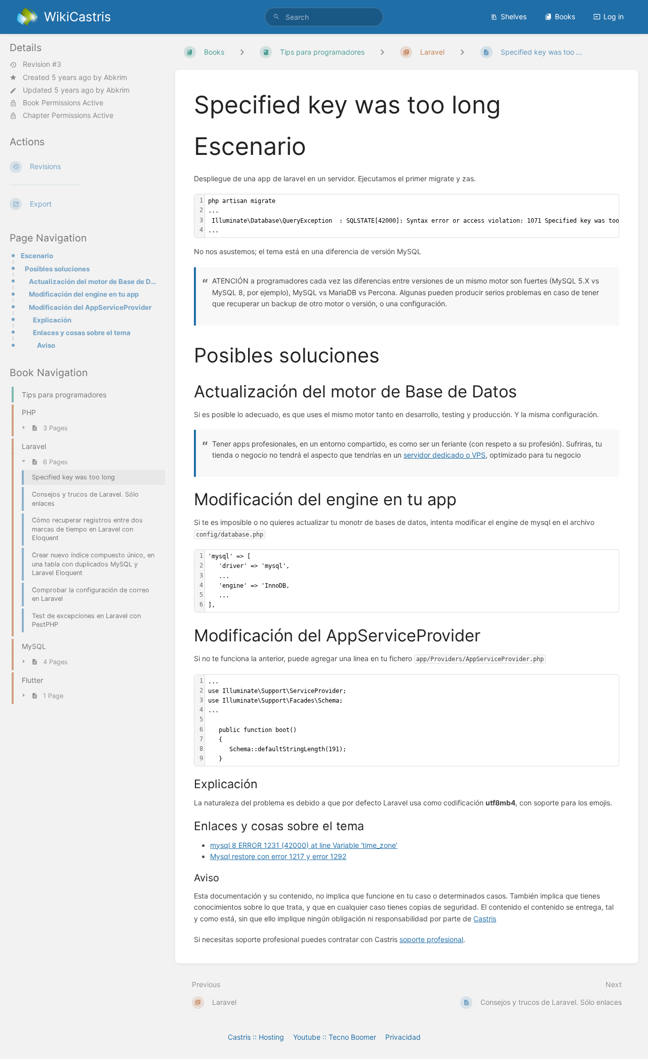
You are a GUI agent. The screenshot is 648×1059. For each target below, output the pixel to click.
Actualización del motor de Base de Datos (94, 281)
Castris (484, 918)
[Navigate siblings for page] (462, 52)
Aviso (46, 345)
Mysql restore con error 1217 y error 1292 (278, 856)
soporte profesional (431, 939)
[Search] (276, 17)
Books (565, 16)
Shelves (513, 16)
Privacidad (403, 1037)
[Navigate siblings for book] (242, 52)
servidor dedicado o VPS (444, 455)
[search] (324, 17)
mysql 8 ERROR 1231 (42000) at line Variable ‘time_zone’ (303, 845)
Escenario (37, 256)
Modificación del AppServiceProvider (90, 307)
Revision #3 (42, 65)
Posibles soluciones (57, 269)
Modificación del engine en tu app (84, 294)
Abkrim (115, 77)
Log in (613, 16)
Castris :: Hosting (256, 1037)
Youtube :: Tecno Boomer (334, 1037)
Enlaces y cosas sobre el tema (82, 333)
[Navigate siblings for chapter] (382, 52)
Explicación (52, 320)
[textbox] (412, 581)
